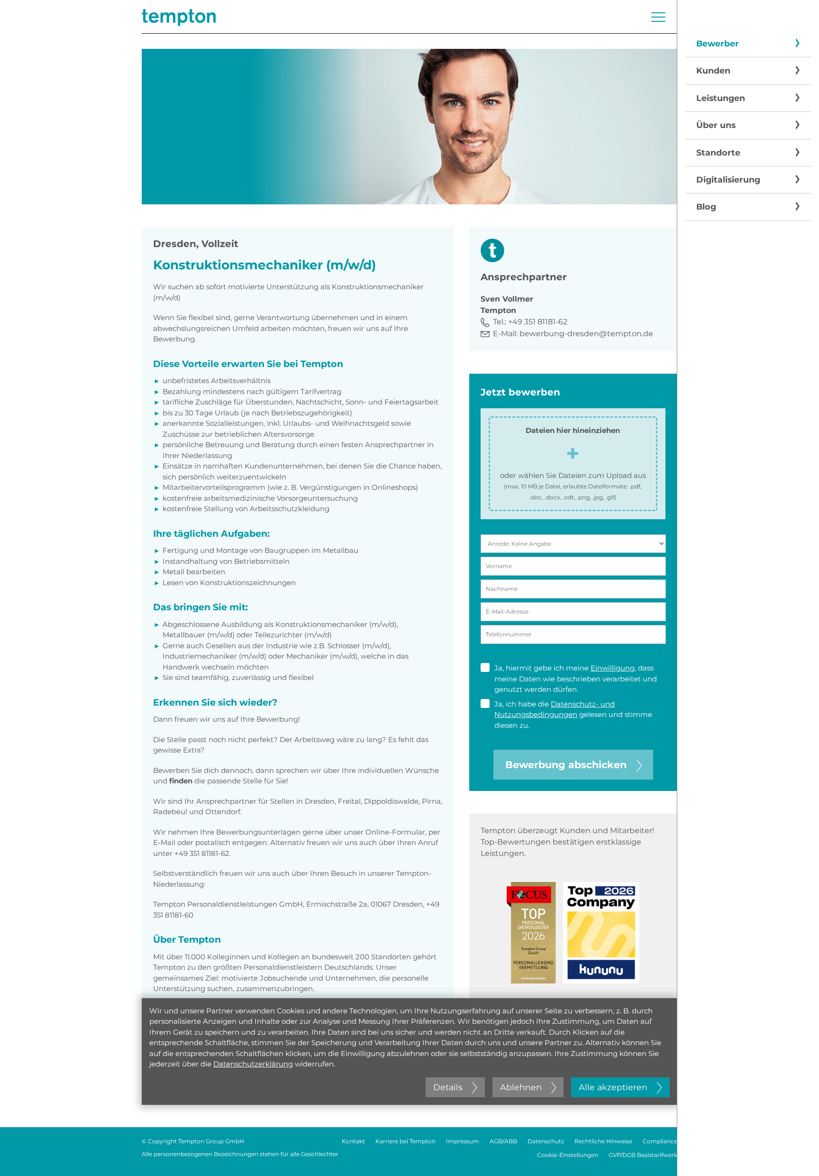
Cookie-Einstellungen (567, 1154)
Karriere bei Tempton (405, 1141)
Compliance (660, 1141)
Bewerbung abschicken (566, 765)
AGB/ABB (503, 1141)
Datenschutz (546, 1141)
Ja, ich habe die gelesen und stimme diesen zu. (573, 714)
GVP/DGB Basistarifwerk (643, 1154)
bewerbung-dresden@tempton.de (586, 333)
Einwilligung (613, 667)
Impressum (462, 1141)
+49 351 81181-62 (537, 321)
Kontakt (353, 1141)
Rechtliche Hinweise (603, 1141)
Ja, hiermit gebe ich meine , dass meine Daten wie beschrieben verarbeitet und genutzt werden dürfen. (575, 678)
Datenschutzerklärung (253, 1063)
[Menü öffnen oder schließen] (658, 17)
